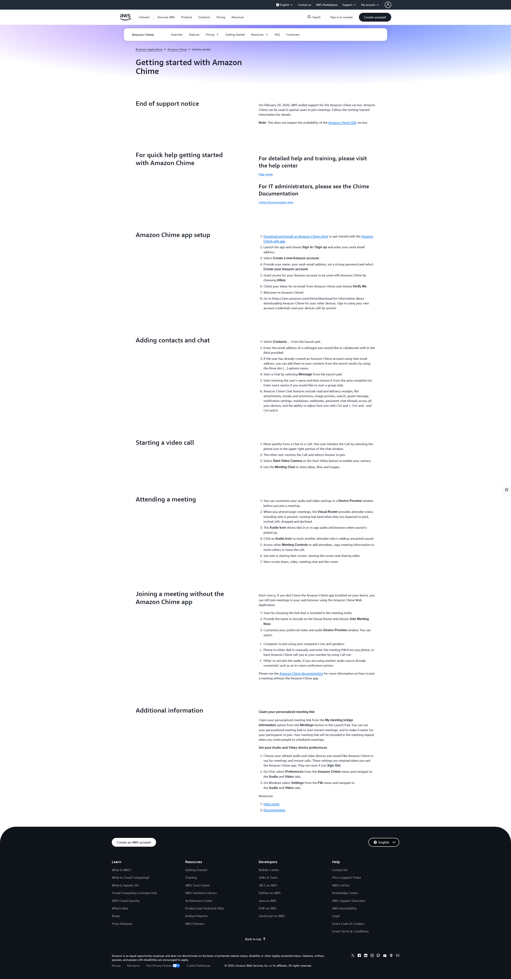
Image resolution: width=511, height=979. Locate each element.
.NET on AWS (268, 885)
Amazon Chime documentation (301, 673)
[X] (353, 956)
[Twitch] (378, 956)
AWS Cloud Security (126, 901)
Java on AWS (268, 901)
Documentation (274, 810)
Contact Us (340, 870)
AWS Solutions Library (201, 893)
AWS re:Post (341, 885)
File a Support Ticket (346, 877)
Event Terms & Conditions (350, 931)
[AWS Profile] (388, 5)
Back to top (253, 939)
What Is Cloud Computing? (131, 877)
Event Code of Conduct (348, 924)
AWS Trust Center (197, 885)
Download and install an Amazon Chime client (295, 236)
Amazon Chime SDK (342, 123)
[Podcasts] (391, 956)
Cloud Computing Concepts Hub (134, 893)
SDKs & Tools (268, 877)
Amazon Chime (177, 49)
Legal (336, 916)
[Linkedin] (365, 956)
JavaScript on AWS (272, 916)
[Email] (397, 956)
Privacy (116, 965)
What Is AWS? (121, 870)
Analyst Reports (196, 916)
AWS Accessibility (344, 908)
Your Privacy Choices (159, 965)
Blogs (116, 916)
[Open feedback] (506, 489)
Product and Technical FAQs (204, 908)
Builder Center (269, 870)
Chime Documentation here (276, 202)
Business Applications (149, 49)
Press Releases (122, 924)
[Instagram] (372, 956)
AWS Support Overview (348, 901)
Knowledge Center (345, 893)
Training (191, 877)
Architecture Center (199, 901)
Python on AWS (270, 893)
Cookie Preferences (198, 965)
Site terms (133, 965)
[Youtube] (384, 956)
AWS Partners (195, 924)
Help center (266, 174)
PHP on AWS (268, 908)
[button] (166, 17)
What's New (120, 908)
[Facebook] (359, 956)
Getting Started (196, 870)
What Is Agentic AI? (125, 885)
